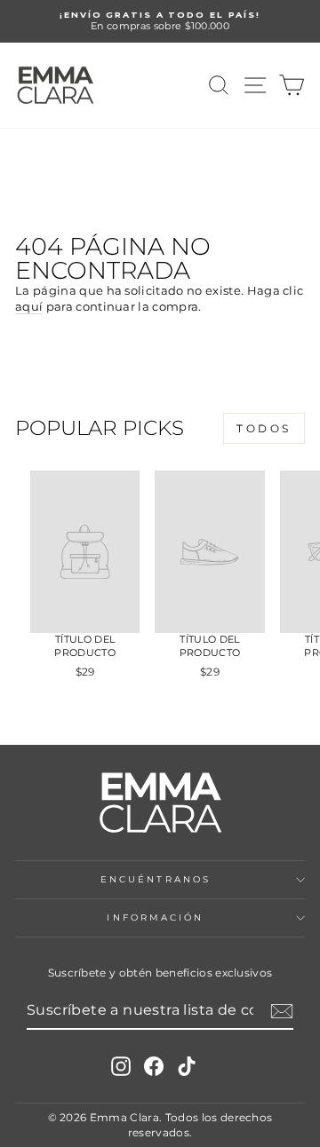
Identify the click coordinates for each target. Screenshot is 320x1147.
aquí (29, 306)
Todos (264, 428)
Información (155, 917)
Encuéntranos (155, 879)
